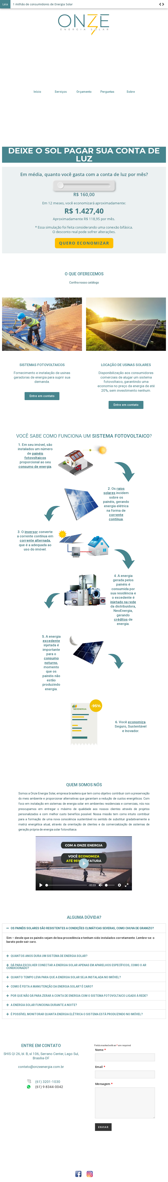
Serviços (61, 91)
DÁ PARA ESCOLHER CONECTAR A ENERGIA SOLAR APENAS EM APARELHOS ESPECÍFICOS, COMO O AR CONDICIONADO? (76, 966)
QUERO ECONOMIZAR (84, 243)
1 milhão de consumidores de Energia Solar (43, 4)
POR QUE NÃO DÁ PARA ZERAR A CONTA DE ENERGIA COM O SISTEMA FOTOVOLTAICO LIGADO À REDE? (79, 995)
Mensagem (104, 1084)
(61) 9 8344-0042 (49, 1087)
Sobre (131, 91)
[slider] (66, 885)
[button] (42, 396)
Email (100, 1067)
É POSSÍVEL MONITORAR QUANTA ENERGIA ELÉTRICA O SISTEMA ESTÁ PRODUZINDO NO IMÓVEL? (77, 1014)
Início (37, 91)
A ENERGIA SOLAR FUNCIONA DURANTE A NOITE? (44, 1005)
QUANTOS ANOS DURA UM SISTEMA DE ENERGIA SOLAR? (49, 956)
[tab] (84, 928)
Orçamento (84, 91)
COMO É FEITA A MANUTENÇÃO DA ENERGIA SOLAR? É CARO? (52, 986)
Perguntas (107, 91)
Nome (100, 1050)
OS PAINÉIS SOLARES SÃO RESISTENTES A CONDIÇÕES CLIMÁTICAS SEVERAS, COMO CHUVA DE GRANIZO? (82, 928)
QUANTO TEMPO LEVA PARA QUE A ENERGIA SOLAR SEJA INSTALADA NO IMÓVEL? (66, 977)
